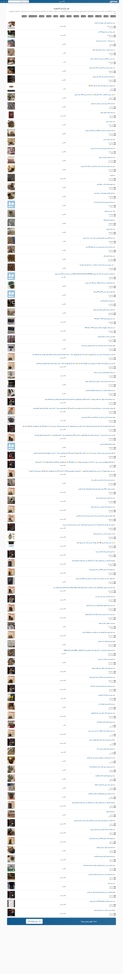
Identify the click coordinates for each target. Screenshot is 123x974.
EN (1, 1)
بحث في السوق (22, 1)
